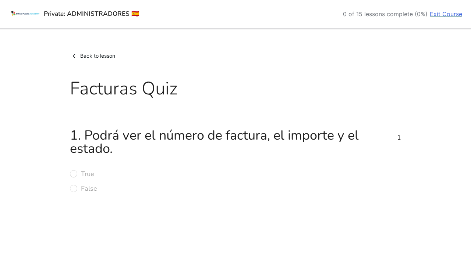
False (89, 188)
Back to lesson (97, 56)
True (87, 173)
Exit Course (446, 14)
